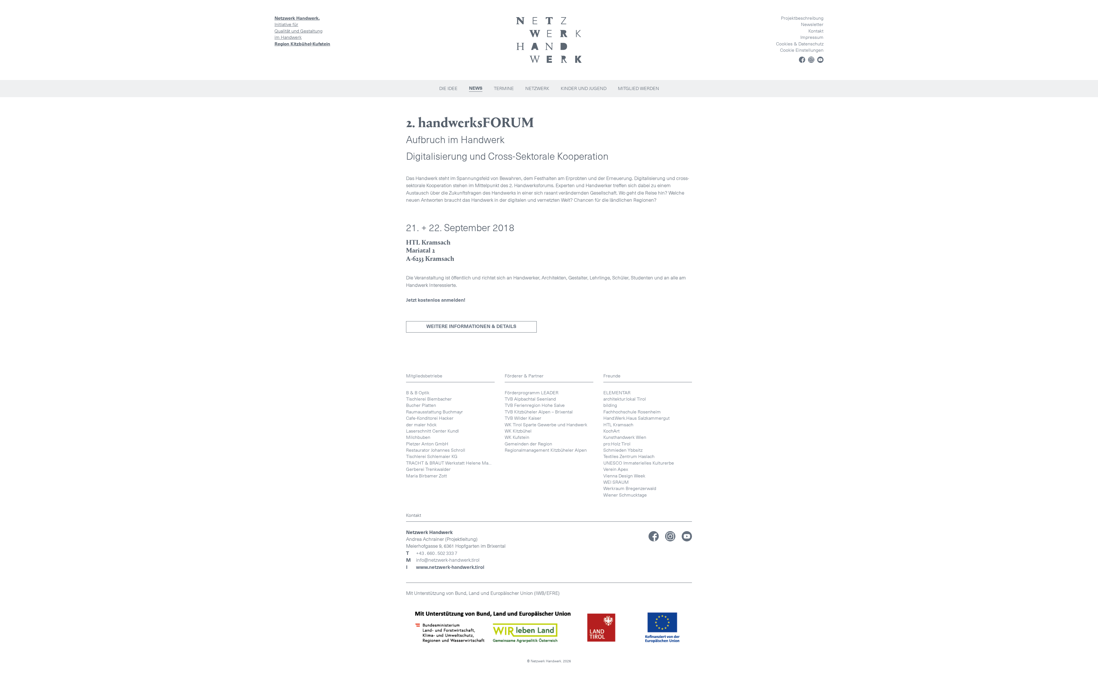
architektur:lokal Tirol (624, 399)
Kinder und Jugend (583, 88)
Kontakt (816, 31)
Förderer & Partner (524, 376)
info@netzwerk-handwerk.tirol (448, 560)
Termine (504, 88)
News (475, 88)
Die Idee (448, 88)
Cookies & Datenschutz (800, 44)
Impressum (812, 37)
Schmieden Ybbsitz (623, 450)
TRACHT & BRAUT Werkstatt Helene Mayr (449, 463)
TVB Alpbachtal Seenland (530, 399)
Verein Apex (615, 469)
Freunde (611, 376)
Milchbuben (418, 437)
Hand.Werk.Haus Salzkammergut (636, 418)
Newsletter (812, 24)
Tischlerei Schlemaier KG (432, 456)
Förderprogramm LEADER (531, 392)
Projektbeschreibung (802, 18)
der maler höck (421, 424)
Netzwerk (537, 88)
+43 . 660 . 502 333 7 (436, 553)
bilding (610, 405)
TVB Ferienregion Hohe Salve (535, 405)
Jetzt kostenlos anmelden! (436, 300)
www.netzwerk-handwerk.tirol (450, 567)
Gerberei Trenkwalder (428, 469)
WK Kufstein (517, 437)
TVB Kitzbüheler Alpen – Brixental (539, 412)
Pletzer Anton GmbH (427, 444)
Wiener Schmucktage (625, 495)
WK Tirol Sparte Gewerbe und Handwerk (546, 424)
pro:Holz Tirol (616, 444)
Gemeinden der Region (528, 444)
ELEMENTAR (616, 392)
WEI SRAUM (616, 482)
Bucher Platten (421, 405)
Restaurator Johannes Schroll (435, 450)
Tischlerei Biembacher (429, 399)
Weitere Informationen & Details (471, 326)
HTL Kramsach (618, 424)
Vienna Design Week (624, 476)
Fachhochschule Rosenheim (632, 412)
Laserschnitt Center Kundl (432, 431)
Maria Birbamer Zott (426, 476)
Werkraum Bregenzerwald (629, 488)
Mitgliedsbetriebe (424, 376)
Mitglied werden (638, 88)
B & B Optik (417, 392)
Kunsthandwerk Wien (624, 437)
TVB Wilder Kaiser (523, 418)
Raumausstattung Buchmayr (434, 412)
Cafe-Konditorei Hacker (429, 418)
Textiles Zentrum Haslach (629, 456)
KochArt (611, 431)
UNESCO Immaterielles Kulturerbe (638, 463)
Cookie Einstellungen (802, 50)
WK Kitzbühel (518, 431)
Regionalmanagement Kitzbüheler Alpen (546, 450)
